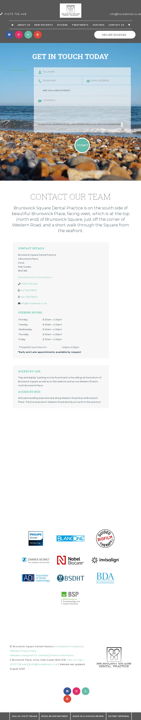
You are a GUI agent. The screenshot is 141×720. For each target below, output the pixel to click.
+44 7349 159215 (28, 290)
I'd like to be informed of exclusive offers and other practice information (81, 126)
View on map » (75, 659)
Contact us (116, 25)
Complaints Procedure (68, 646)
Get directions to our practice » (35, 277)
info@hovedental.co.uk (125, 14)
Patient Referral (118, 716)
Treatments (80, 25)
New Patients (43, 25)
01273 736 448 (15, 14)
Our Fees (99, 25)
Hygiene (62, 25)
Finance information (62, 655)
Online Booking (114, 34)
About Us (24, 25)
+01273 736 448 (29, 283)
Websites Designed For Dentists (29, 655)
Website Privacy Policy (23, 650)
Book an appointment (54, 716)
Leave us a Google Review (88, 716)
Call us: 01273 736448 (24, 716)
